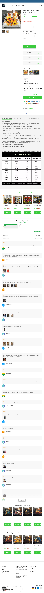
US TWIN (31, 26)
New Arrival (4, 568)
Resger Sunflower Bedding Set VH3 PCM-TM (37, 546)
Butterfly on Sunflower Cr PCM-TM (7, 206)
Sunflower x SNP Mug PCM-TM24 (17, 206)
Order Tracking (18, 5)
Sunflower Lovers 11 (31, 108)
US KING (31, 29)
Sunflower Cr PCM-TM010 (27, 206)
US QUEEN (25, 29)
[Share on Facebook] (26, 113)
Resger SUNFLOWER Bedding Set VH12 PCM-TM (27, 518)
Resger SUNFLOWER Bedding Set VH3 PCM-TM (27, 546)
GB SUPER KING (26, 33)
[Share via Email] (33, 113)
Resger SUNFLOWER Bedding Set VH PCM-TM (17, 546)
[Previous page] (3, 19)
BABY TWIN (27, 24)
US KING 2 (36, 29)
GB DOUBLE (25, 31)
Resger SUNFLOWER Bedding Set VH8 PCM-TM (33, 88)
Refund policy (32, 571)
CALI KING (25, 38)
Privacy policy (32, 568)
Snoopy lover (4, 572)
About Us (23, 5)
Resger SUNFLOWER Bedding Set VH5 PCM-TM (37, 518)
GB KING (31, 31)
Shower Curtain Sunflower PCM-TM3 (31, 83)
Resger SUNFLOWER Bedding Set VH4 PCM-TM (17, 518)
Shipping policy (32, 569)
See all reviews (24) (22, 222)
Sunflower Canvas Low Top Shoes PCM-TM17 (37, 206)
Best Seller (4, 569)
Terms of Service (33, 566)
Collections (4, 566)
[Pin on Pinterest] (31, 113)
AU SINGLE (34, 33)
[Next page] (20, 19)
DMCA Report (39, 583)
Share (24, 113)
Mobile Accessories (5, 571)
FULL (36, 26)
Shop (12, 5)
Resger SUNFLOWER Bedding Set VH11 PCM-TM (33, 76)
